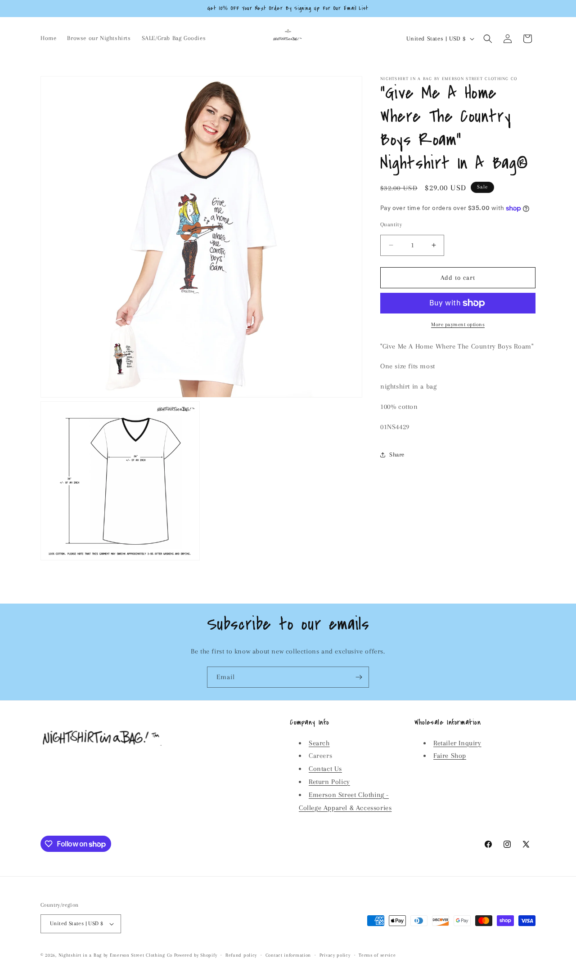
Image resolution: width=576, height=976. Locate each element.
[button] (488, 39)
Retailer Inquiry (457, 743)
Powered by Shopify (195, 955)
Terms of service (377, 955)
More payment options (458, 324)
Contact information (288, 955)
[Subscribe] (359, 677)
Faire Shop (449, 756)
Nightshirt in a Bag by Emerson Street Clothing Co (115, 955)
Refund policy (241, 955)
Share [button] (397, 454)
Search (319, 743)
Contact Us (325, 769)
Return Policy (329, 782)
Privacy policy (335, 955)
